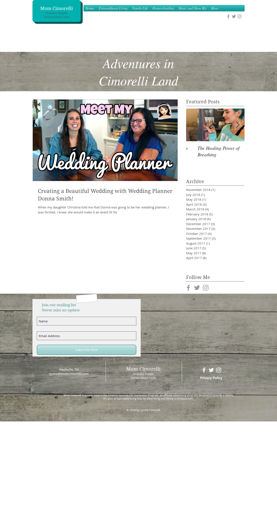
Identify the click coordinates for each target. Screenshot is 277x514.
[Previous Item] (193, 125)
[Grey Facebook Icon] (228, 16)
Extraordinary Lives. (56, 17)
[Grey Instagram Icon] (239, 16)
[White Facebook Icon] (204, 370)
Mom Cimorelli (56, 8)
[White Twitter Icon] (211, 370)
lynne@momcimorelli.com (69, 373)
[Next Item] (238, 125)
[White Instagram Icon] (218, 370)
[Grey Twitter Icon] (234, 16)
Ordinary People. (57, 13)
